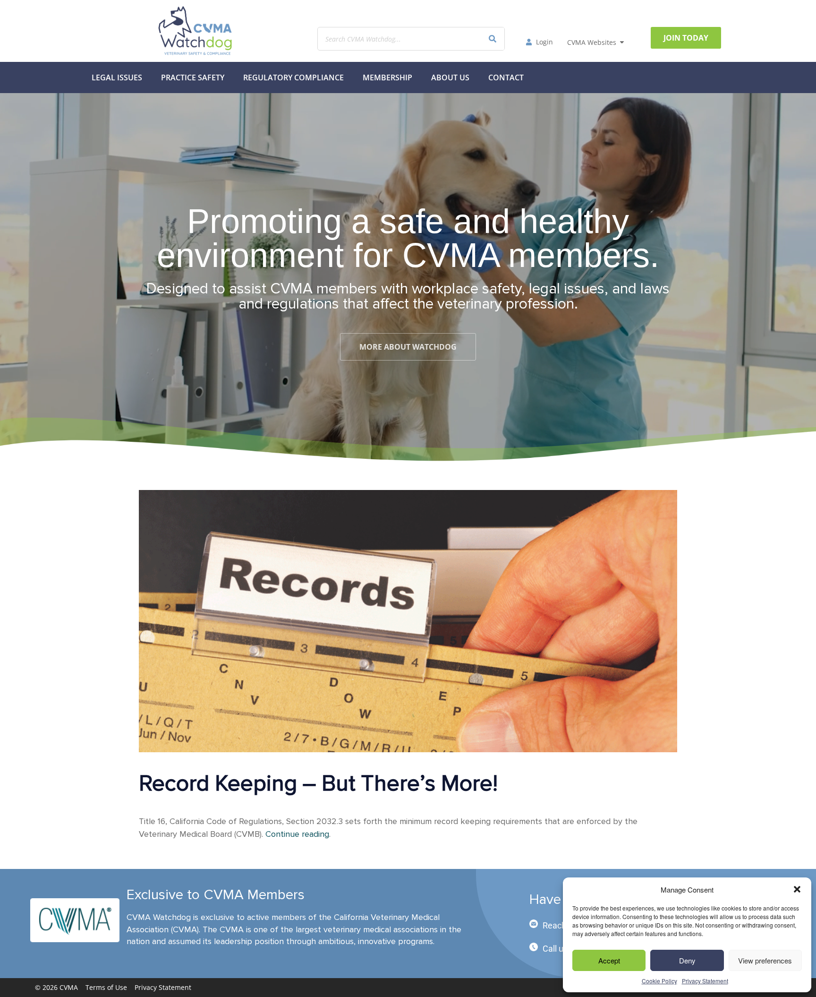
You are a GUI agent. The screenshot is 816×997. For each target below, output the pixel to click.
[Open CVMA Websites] (622, 42)
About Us (450, 77)
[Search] (492, 38)
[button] (797, 889)
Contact (506, 77)
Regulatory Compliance (293, 77)
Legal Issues (117, 77)
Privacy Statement (705, 981)
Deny (687, 960)
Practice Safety (192, 77)
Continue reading (297, 834)
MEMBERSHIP (387, 77)
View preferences (765, 960)
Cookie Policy (659, 981)
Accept (609, 960)
